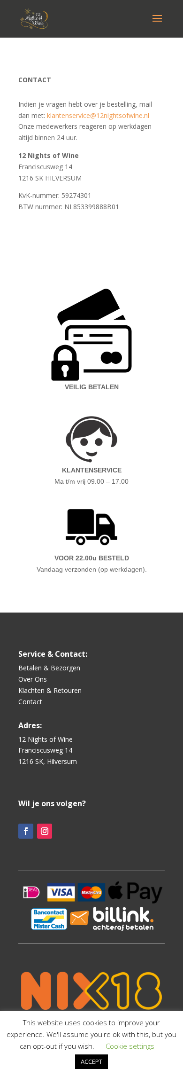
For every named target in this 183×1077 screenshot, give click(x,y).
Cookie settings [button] (130, 1046)
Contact (30, 701)
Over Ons (32, 679)
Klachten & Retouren (50, 690)
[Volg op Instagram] (44, 831)
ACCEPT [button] (91, 1061)
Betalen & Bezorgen (49, 667)
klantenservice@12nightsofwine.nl (98, 115)
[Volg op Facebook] (25, 831)
